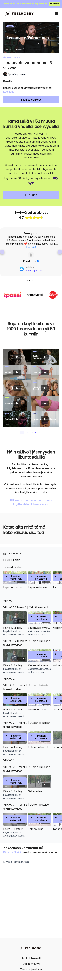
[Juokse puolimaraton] (45, 357)
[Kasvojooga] (17, 388)
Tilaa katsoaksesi (31, 99)
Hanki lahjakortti (31, 958)
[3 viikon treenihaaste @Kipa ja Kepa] (45, 388)
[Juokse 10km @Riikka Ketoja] (17, 419)
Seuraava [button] (36, 432)
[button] (2, 252)
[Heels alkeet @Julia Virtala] (17, 403)
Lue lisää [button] (31, 247)
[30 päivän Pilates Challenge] (17, 372)
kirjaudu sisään (12, 852)
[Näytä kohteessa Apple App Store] (31, 255)
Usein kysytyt (31, 963)
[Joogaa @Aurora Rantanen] (17, 357)
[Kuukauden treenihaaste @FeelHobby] (45, 419)
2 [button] (27, 432)
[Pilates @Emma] (45, 403)
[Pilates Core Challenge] (45, 372)
